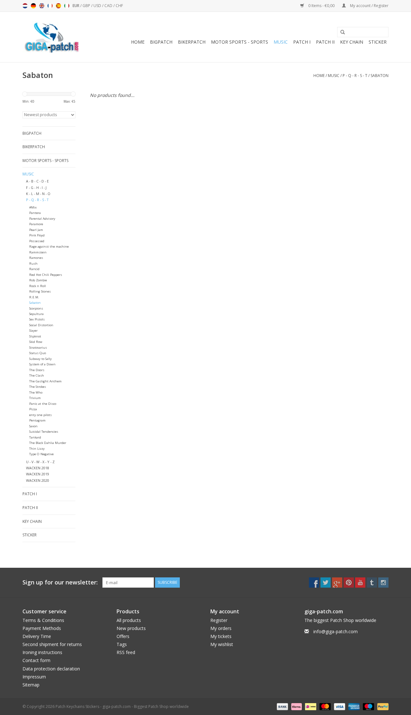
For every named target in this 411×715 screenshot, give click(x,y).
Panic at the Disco (42, 404)
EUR (76, 5)
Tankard (35, 437)
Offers (123, 636)
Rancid (34, 269)
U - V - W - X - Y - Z (40, 461)
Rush (33, 263)
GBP (87, 5)
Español (58, 5)
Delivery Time (36, 636)
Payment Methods (41, 628)
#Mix (33, 207)
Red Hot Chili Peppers (45, 275)
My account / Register (369, 5)
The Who (35, 392)
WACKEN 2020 (37, 480)
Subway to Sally (40, 359)
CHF (119, 5)
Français (50, 5)
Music (281, 42)
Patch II (325, 42)
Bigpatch (161, 42)
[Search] (340, 32)
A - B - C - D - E (37, 181)
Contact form (36, 660)
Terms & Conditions (43, 620)
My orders (221, 628)
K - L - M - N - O (38, 193)
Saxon (33, 426)
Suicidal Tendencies (43, 432)
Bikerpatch (192, 42)
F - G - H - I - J (36, 187)
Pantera (35, 213)
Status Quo (37, 353)
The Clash (36, 375)
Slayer (33, 330)
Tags (122, 644)
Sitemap (30, 685)
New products (131, 628)
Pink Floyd (37, 235)
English (41, 5)
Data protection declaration (51, 669)
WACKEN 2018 (37, 467)
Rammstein (38, 252)
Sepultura (36, 314)
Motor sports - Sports (239, 42)
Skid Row (35, 342)
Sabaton (380, 75)
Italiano (66, 5)
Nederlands (25, 5)
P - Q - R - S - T (355, 75)
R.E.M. (34, 297)
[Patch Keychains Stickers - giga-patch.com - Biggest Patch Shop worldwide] (51, 37)
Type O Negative (41, 454)
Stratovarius (38, 347)
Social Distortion (41, 325)
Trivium (35, 398)
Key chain (351, 42)
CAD (108, 5)
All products (129, 620)
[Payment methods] (282, 706)
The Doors (36, 370)
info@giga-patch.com (335, 631)
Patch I (301, 42)
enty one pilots (40, 415)
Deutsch (33, 5)
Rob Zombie (38, 280)
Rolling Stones (40, 291)
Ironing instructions (42, 652)
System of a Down (42, 364)
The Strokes (37, 387)
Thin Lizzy (37, 449)
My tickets (221, 636)
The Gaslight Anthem (45, 381)
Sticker (378, 42)
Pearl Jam (36, 230)
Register (218, 620)
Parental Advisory (42, 219)
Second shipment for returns (52, 644)
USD (97, 5)
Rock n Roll (37, 286)
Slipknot (35, 336)
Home (137, 42)
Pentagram (37, 420)
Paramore (36, 224)
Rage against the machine (49, 246)
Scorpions (36, 308)
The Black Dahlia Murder (47, 443)
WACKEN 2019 (37, 474)
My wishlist (221, 644)
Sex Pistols (37, 319)
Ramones (36, 258)
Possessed (36, 241)
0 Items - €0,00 (321, 5)
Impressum (34, 677)
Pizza (33, 409)
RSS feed (126, 652)
